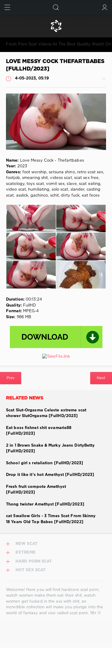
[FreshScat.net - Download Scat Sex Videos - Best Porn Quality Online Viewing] (56, 26)
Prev (11, 378)
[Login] (104, 7)
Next (101, 378)
